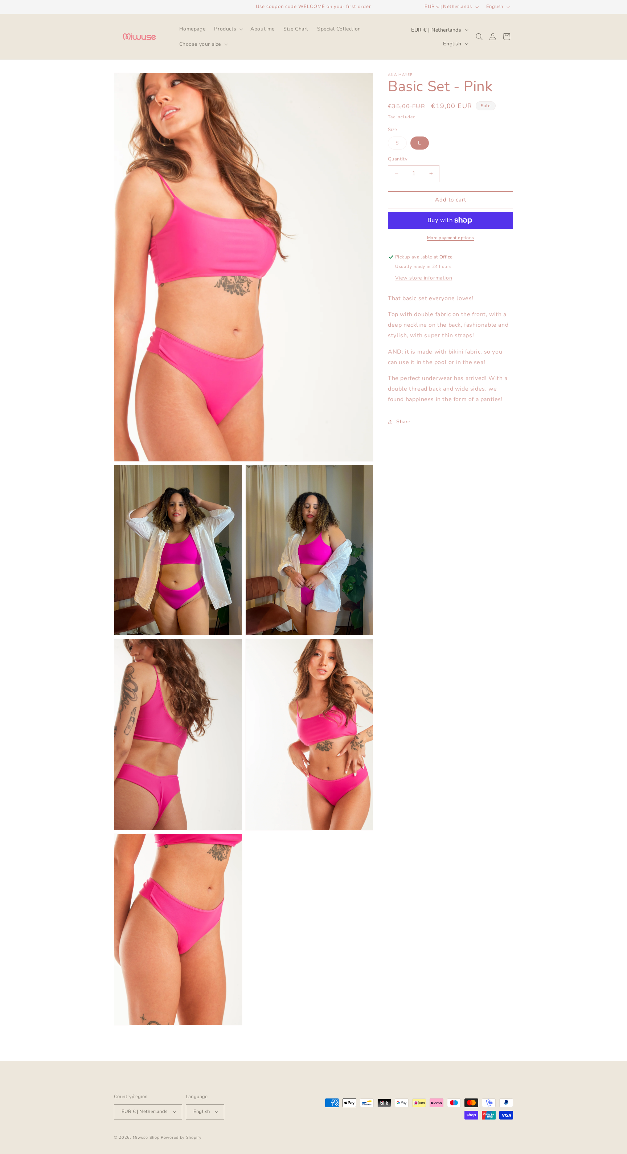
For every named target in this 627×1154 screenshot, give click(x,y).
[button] (228, 29)
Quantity (397, 159)
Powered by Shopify (181, 1137)
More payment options (450, 238)
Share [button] (403, 421)
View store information (423, 277)
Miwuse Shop (146, 1137)
